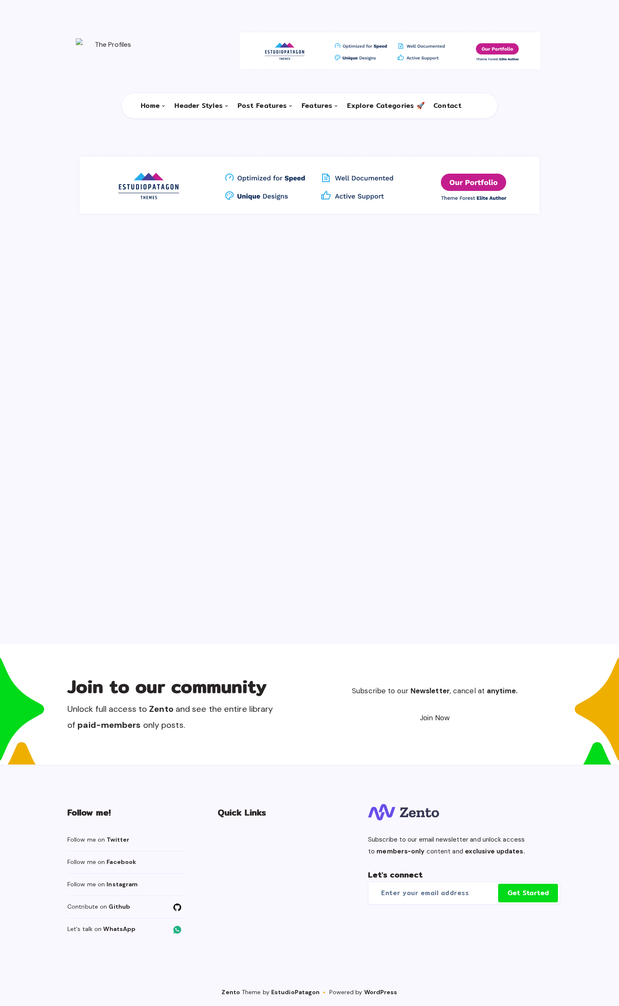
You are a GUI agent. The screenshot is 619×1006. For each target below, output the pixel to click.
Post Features (262, 106)
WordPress (381, 992)
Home (150, 106)
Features (316, 106)
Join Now (435, 717)
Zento (230, 992)
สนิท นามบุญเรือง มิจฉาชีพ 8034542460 (478, 328)
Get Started (528, 893)
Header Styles (198, 106)
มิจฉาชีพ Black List (254, 293)
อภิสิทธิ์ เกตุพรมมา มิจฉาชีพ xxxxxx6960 (299, 328)
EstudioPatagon (295, 992)
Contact (447, 106)
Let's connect (395, 875)
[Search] (474, 106)
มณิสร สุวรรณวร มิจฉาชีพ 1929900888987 (389, 507)
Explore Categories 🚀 (386, 106)
